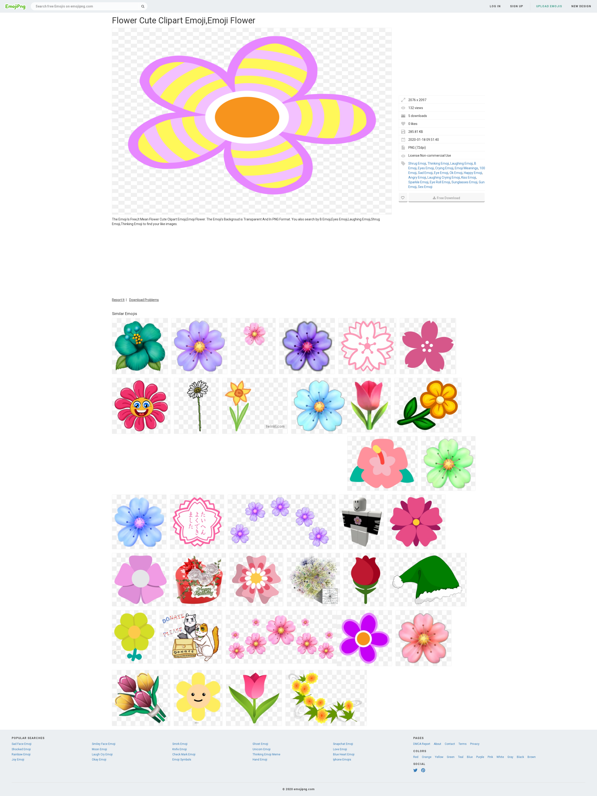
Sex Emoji (425, 187)
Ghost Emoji (260, 744)
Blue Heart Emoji (343, 754)
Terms (462, 744)
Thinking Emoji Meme (266, 754)
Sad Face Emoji (21, 744)
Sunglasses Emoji (464, 182)
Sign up (516, 6)
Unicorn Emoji (262, 749)
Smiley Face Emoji (103, 744)
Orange (426, 757)
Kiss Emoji (468, 177)
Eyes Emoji (426, 168)
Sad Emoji (425, 173)
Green (451, 757)
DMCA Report (421, 744)
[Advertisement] (252, 261)
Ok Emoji (456, 173)
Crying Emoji (444, 168)
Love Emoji (340, 749)
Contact (450, 744)
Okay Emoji (99, 759)
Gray (510, 757)
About (437, 744)
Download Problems (144, 300)
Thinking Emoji (438, 163)
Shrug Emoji (417, 163)
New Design (581, 6)
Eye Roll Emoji (440, 182)
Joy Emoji (18, 759)
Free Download (448, 198)
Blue (470, 757)
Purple (480, 757)
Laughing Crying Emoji (443, 177)
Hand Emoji (260, 759)
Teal (460, 757)
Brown (532, 757)
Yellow (439, 757)
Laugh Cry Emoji (102, 754)
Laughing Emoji (461, 163)
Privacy (474, 744)
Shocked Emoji (21, 749)
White (500, 757)
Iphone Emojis (342, 759)
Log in (495, 6)
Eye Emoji (441, 173)
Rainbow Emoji (21, 754)
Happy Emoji (473, 173)
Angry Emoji (417, 177)
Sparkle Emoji (418, 182)
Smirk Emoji (179, 744)
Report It (118, 300)
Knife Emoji (179, 749)
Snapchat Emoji (343, 744)
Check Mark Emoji (183, 754)
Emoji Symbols (181, 759)
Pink (490, 757)
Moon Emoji (99, 749)
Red (415, 757)
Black (520, 757)
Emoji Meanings (466, 168)
